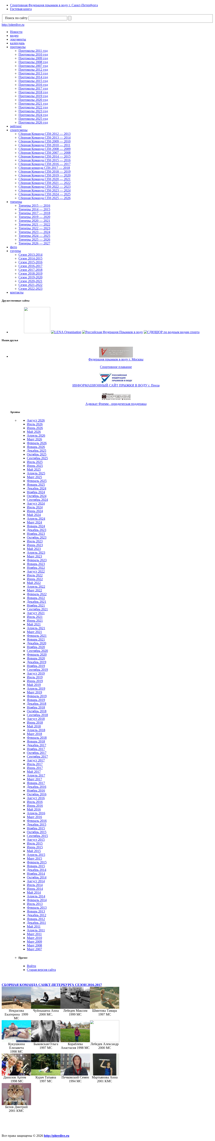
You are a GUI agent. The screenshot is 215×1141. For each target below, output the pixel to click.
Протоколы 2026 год (33, 122)
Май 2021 (34, 624)
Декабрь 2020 (36, 643)
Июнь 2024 (35, 511)
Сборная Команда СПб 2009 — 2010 (44, 141)
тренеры (16, 202)
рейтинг (16, 126)
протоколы (18, 47)
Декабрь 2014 (36, 870)
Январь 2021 (36, 639)
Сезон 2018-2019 (30, 273)
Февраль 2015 (37, 862)
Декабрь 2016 (36, 787)
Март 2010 (34, 938)
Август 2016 (36, 798)
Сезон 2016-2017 (30, 266)
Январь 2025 (36, 484)
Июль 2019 (35, 677)
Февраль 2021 (37, 635)
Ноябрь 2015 (36, 828)
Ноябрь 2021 (36, 605)
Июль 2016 (35, 802)
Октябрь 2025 (36, 454)
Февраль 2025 (37, 481)
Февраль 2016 (37, 820)
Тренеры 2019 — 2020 (34, 217)
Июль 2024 (35, 507)
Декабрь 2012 (36, 915)
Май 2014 (34, 892)
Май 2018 (34, 726)
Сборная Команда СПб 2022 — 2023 (44, 186)
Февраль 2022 (37, 594)
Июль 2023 (35, 541)
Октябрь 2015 (36, 832)
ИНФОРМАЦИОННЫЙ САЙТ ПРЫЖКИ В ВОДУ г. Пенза (116, 385)
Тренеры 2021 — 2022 (34, 224)
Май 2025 (34, 469)
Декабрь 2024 (36, 488)
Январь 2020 (36, 658)
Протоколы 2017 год (33, 88)
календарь (17, 43)
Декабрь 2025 (36, 450)
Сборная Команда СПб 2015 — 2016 (44, 160)
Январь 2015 (36, 866)
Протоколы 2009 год (33, 58)
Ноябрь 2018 (36, 707)
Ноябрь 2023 (36, 533)
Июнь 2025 (35, 465)
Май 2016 (34, 809)
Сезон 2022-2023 (30, 288)
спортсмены (19, 130)
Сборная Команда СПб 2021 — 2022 (44, 183)
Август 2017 (36, 760)
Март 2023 (34, 556)
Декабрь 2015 (36, 824)
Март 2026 (34, 439)
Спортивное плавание (116, 367)
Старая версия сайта (41, 969)
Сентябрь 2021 (37, 609)
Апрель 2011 (36, 930)
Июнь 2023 (35, 545)
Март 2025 (34, 477)
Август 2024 (36, 503)
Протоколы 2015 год (33, 81)
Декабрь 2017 (36, 745)
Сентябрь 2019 (37, 669)
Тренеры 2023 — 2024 (34, 232)
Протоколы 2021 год (33, 103)
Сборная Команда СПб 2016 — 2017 (44, 164)
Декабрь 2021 (36, 601)
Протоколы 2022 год (33, 107)
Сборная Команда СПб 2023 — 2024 (44, 190)
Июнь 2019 (35, 681)
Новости (16, 32)
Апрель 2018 (36, 730)
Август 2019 (36, 673)
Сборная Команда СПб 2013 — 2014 (44, 137)
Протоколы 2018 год (33, 92)
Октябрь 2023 (36, 537)
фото (13, 247)
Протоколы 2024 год (33, 115)
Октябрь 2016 (36, 794)
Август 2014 (36, 881)
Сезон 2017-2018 (30, 270)
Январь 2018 (36, 741)
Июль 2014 (35, 885)
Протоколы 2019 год (33, 96)
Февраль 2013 (37, 907)
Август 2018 (36, 719)
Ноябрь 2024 (36, 492)
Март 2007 (34, 949)
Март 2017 (34, 779)
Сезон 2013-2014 (30, 254)
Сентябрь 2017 (37, 756)
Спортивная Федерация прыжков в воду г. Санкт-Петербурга (54, 5)
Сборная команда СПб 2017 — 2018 (44, 168)
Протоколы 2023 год (33, 111)
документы (18, 39)
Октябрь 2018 (36, 711)
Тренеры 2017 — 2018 (34, 213)
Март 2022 (34, 590)
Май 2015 (34, 851)
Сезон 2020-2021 (30, 281)
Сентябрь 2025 (37, 458)
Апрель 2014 (36, 896)
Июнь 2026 (35, 428)
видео (14, 35)
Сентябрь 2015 (37, 836)
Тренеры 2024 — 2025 (34, 236)
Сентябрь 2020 (37, 651)
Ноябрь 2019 (36, 666)
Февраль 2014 (37, 900)
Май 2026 (34, 431)
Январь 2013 (36, 911)
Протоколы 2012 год (33, 69)
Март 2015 (34, 858)
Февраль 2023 (37, 560)
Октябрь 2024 (36, 496)
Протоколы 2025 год (33, 118)
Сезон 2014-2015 (30, 258)
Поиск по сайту (16, 18)
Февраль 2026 (37, 443)
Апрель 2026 (36, 435)
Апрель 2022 (36, 586)
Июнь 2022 (35, 579)
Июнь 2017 (35, 768)
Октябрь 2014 (36, 877)
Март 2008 (34, 945)
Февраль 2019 (37, 696)
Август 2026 (36, 420)
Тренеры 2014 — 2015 (34, 209)
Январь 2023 (36, 564)
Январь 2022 (36, 598)
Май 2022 (34, 583)
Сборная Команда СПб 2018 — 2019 (44, 171)
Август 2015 (36, 839)
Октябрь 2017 (36, 753)
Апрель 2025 (36, 473)
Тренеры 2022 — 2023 (34, 228)
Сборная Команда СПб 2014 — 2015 (44, 156)
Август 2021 (36, 613)
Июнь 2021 (35, 620)
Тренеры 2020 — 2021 (34, 220)
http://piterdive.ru (13, 24)
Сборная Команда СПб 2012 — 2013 (44, 134)
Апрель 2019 (36, 688)
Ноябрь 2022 (36, 567)
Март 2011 (34, 934)
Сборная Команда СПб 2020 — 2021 (44, 179)
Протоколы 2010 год (33, 54)
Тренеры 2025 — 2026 (34, 239)
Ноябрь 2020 (36, 647)
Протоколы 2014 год (33, 77)
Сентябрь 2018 (37, 715)
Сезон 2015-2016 (30, 262)
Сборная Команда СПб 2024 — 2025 (44, 194)
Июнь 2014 (35, 888)
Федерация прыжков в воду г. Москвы (115, 359)
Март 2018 (34, 734)
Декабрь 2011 (36, 922)
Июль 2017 (35, 764)
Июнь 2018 (35, 722)
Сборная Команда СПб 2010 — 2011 (44, 145)
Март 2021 (34, 632)
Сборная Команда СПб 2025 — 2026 (44, 198)
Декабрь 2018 (36, 703)
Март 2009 (34, 941)
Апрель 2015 (36, 854)
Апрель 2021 (36, 628)
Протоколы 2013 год (33, 73)
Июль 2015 (35, 843)
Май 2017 (34, 771)
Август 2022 (36, 571)
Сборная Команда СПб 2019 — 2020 (44, 175)
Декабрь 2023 (36, 530)
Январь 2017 (36, 783)
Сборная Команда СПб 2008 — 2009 (44, 149)
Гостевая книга (21, 9)
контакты (17, 292)
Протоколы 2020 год (33, 100)
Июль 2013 (35, 904)
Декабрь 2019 (36, 662)
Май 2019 (34, 685)
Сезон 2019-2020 (30, 277)
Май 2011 (34, 926)
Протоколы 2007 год (33, 66)
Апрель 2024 (36, 518)
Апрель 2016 (36, 813)
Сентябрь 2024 (37, 499)
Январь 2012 (36, 919)
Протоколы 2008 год (33, 62)
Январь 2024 (36, 526)
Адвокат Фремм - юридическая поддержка (116, 404)
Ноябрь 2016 (36, 790)
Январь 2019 (36, 700)
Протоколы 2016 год (33, 84)
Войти (31, 966)
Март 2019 (34, 692)
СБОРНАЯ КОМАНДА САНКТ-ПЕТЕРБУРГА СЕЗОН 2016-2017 (52, 985)
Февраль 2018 (37, 737)
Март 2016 (34, 817)
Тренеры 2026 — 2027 (34, 243)
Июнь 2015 (35, 847)
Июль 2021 (35, 617)
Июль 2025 (35, 462)
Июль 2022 (35, 575)
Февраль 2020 (37, 654)
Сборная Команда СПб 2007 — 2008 (44, 152)
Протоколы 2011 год (33, 50)
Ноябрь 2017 (36, 749)
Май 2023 (34, 549)
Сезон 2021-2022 (30, 285)
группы (15, 251)
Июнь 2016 (35, 805)
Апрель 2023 (36, 552)
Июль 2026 (35, 424)
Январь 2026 (36, 447)
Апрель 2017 (36, 775)
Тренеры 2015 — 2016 (34, 205)
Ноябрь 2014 (36, 873)
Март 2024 (34, 522)
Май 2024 (34, 515)
